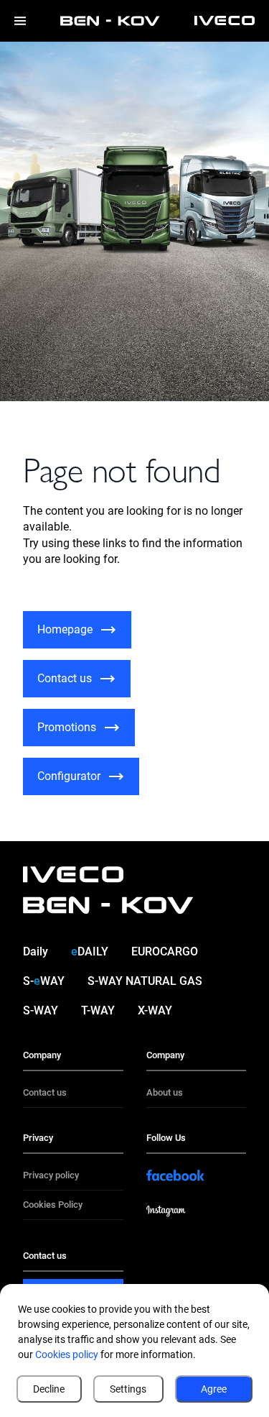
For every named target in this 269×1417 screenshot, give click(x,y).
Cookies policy (66, 1354)
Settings (128, 1389)
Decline (49, 1389)
